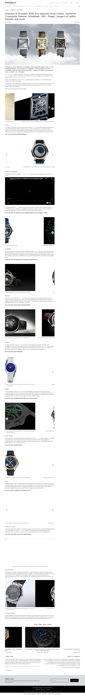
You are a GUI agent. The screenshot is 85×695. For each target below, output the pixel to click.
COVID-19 (7, 75)
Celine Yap (9, 22)
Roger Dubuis (37, 438)
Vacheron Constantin (26, 174)
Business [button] (45, 6)
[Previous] (7, 108)
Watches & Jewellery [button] (18, 6)
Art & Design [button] (38, 6)
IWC (14, 483)
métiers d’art (44, 346)
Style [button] (31, 6)
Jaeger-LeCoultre (21, 530)
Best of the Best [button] (54, 6)
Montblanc (36, 251)
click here (77, 667)
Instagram (37, 689)
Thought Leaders (64, 2)
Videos (71, 2)
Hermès (21, 344)
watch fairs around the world (18, 77)
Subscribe (74, 680)
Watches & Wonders (9, 74)
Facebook (43, 689)
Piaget (20, 391)
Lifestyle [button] (8, 6)
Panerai (20, 298)
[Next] (52, 108)
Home (6, 10)
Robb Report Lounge (54, 2)
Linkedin (48, 689)
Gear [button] (27, 6)
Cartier (33, 127)
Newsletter (77, 2)
